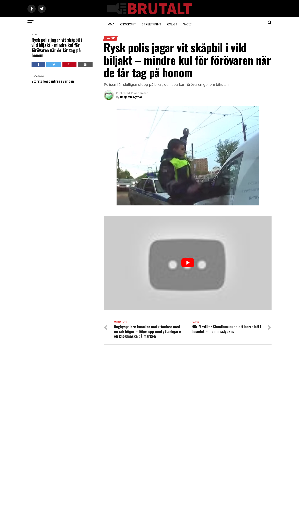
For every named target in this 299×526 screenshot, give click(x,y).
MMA (111, 24)
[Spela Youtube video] (188, 263)
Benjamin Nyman (131, 97)
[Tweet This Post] (53, 64)
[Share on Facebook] (38, 64)
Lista (35, 76)
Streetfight (151, 24)
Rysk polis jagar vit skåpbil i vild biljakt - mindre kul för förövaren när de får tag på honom (57, 47)
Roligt (172, 24)
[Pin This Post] (69, 64)
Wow (187, 24)
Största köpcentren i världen (53, 81)
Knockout (128, 24)
